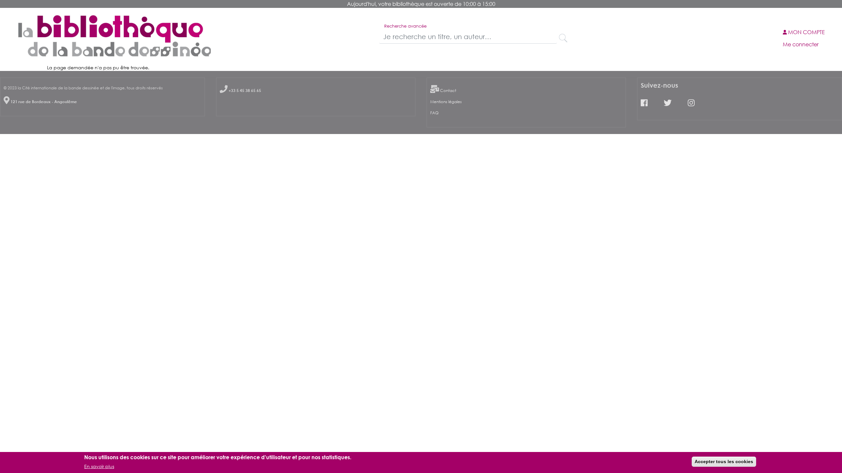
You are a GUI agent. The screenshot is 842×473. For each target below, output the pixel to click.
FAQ (434, 112)
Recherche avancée (405, 26)
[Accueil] (113, 36)
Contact (448, 90)
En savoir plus (99, 466)
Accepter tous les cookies (724, 461)
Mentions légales (446, 101)
